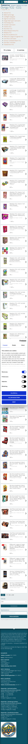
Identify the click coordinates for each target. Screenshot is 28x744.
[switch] (24, 377)
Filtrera (8, 50)
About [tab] (23, 345)
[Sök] (17, 2)
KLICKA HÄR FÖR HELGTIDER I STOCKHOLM (11, 714)
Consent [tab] (5, 345)
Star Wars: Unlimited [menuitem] (9, 42)
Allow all (14, 393)
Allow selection (14, 397)
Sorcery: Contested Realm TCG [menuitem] (12, 40)
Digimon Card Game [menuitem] (9, 19)
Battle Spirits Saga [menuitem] (9, 15)
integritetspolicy (23, 619)
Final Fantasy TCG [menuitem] (8, 23)
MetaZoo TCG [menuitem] (7, 32)
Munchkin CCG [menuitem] (8, 29)
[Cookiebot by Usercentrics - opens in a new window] (19, 341)
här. (11, 648)
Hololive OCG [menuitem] (7, 27)
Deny (14, 402)
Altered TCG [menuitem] (7, 13)
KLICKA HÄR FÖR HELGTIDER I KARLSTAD (11, 690)
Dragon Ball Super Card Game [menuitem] (12, 21)
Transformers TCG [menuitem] (9, 44)
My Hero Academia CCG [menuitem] (10, 34)
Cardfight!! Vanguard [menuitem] (9, 17)
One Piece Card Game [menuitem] (10, 38)
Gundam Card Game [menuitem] (9, 25)
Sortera (21, 50)
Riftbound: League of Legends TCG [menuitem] (13, 36)
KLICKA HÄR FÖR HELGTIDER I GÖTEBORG (11, 703)
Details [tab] (14, 345)
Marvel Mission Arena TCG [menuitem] (11, 31)
